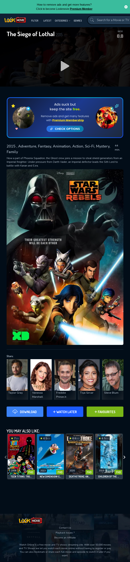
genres (78, 20)
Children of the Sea (109, 476)
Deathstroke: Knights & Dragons (79, 476)
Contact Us (65, 527)
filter (34, 20)
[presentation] (5, 457)
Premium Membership (68, 120)
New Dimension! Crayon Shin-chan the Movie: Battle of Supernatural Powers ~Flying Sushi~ (50, 476)
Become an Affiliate (65, 537)
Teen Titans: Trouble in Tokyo (21, 476)
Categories (61, 20)
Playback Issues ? (65, 532)
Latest (47, 20)
